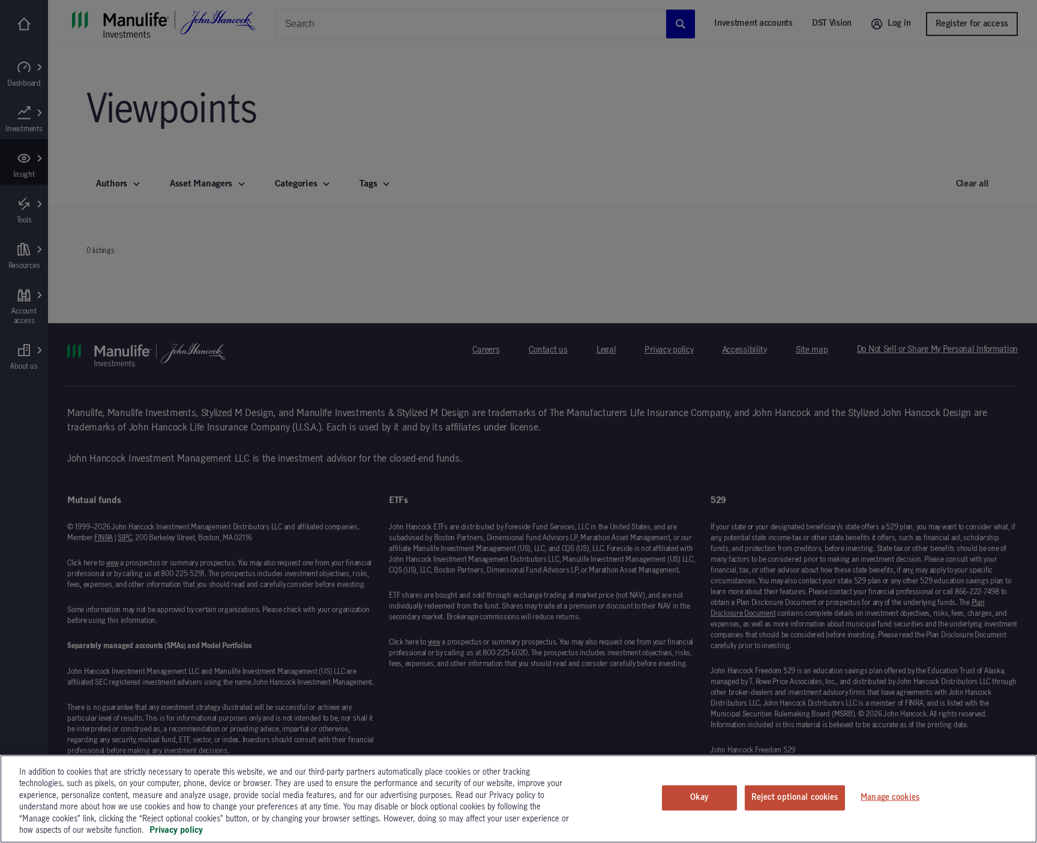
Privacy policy (176, 830)
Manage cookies (890, 797)
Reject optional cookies (794, 797)
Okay (699, 797)
